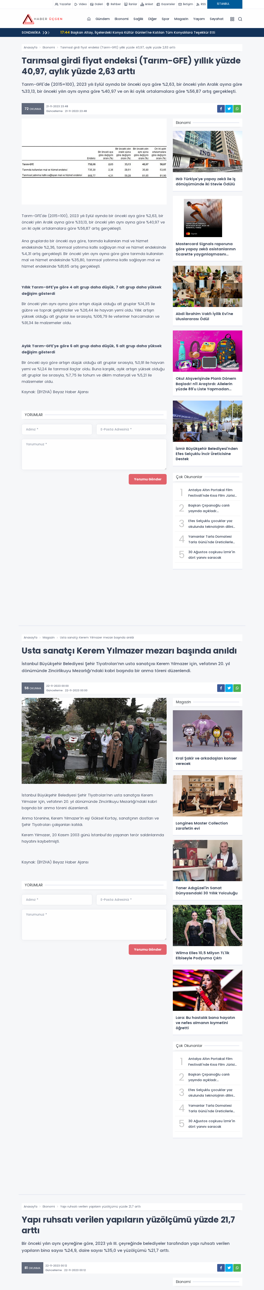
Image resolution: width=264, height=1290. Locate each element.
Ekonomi (122, 18)
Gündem (102, 18)
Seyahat (217, 18)
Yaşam (199, 18)
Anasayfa (30, 47)
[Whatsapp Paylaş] (237, 109)
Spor (165, 18)
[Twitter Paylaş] (229, 109)
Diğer (152, 18)
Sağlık (138, 18)
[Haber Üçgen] (42, 19)
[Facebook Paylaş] (221, 109)
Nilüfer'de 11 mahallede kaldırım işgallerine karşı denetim (112, 32)
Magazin (181, 18)
